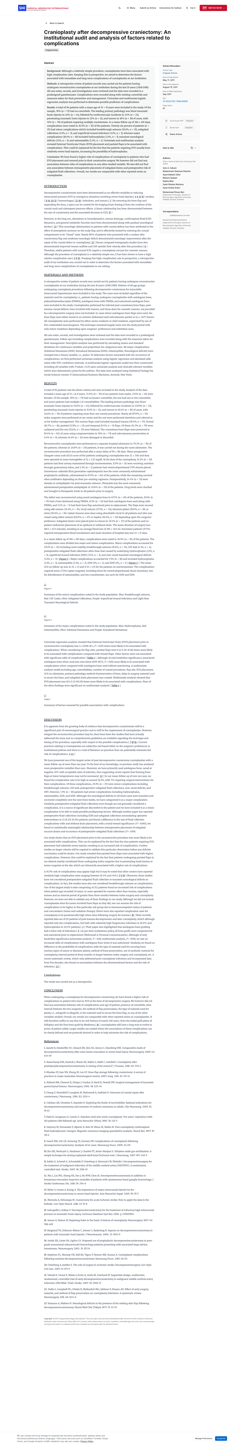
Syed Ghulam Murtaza (173, 184)
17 (110, 212)
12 (76, 200)
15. (45, 1210)
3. (45, 1072)
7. (45, 1116)
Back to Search (57, 23)
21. (45, 1275)
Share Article (176, 134)
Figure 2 (133, 562)
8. (45, 1127)
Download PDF (181, 121)
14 (49, 200)
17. (45, 1230)
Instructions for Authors (170, 8)
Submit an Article (148, 8)
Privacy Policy (86, 1441)
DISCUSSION (53, 720)
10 (133, 742)
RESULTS (50, 383)
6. (45, 1102)
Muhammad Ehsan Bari (173, 192)
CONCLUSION (53, 990)
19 (79, 258)
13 (140, 196)
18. (45, 1240)
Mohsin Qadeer (170, 178)
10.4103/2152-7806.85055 (175, 101)
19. (45, 1254)
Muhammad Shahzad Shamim (177, 171)
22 (72, 754)
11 (46, 200)
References (51, 1041)
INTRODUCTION (55, 186)
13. (45, 1189)
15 (143, 196)
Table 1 (91, 657)
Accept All (221, 1438)
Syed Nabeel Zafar (171, 174)
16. (45, 1220)
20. (45, 1264)
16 (135, 742)
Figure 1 (63, 558)
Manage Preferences (203, 1438)
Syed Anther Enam (171, 187)
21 (55, 200)
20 (52, 200)
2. (45, 1062)
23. (45, 1303)
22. (45, 1289)
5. (45, 1092)
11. (45, 1161)
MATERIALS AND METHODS (64, 275)
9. (45, 1141)
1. (45, 1047)
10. (45, 1151)
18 (79, 200)
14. (45, 1199)
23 (55, 226)
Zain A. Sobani (170, 168)
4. (45, 1082)
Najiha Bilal (168, 181)
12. (45, 1175)
